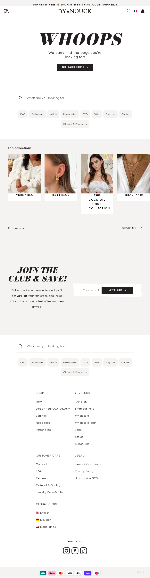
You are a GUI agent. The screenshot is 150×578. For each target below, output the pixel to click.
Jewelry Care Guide (49, 492)
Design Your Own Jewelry (53, 408)
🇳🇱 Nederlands (46, 527)
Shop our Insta (84, 408)
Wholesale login (85, 422)
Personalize (70, 114)
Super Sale (82, 444)
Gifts (96, 114)
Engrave (110, 114)
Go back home (73, 67)
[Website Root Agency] (143, 572)
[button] (135, 11)
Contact (41, 464)
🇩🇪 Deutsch (43, 519)
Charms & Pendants (75, 123)
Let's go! (115, 290)
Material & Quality (48, 485)
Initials (53, 114)
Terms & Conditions (88, 464)
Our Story (81, 401)
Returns (41, 478)
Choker (125, 114)
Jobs (78, 429)
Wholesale (82, 415)
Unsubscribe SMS (86, 478)
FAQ (39, 471)
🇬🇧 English (43, 512)
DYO (22, 114)
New (39, 401)
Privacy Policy (84, 471)
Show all (129, 228)
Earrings (41, 415)
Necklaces (43, 422)
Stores (79, 437)
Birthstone (37, 114)
